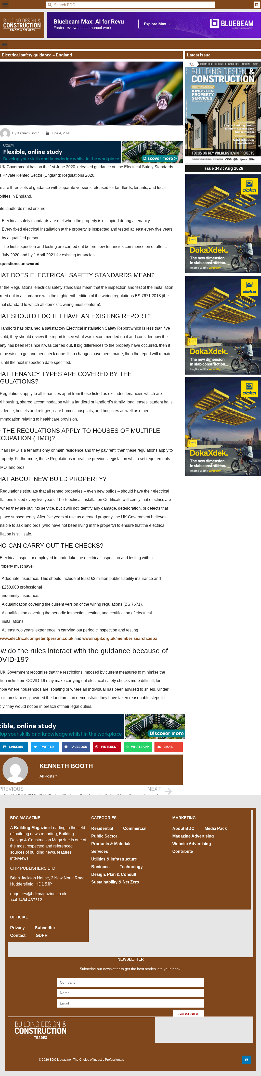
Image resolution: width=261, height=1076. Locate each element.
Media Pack (216, 828)
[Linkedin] (257, 5)
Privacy (17, 928)
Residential (102, 828)
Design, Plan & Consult (113, 874)
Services (99, 851)
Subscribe (45, 928)
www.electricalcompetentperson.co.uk (36, 638)
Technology (131, 867)
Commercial (134, 828)
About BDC (183, 828)
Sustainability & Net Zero (115, 882)
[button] (5, 5)
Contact (17, 935)
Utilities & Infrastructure (114, 859)
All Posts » (48, 776)
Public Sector (104, 836)
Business (100, 867)
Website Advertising (191, 844)
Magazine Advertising (193, 836)
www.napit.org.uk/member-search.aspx (119, 638)
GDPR (42, 935)
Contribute (182, 851)
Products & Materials (111, 844)
